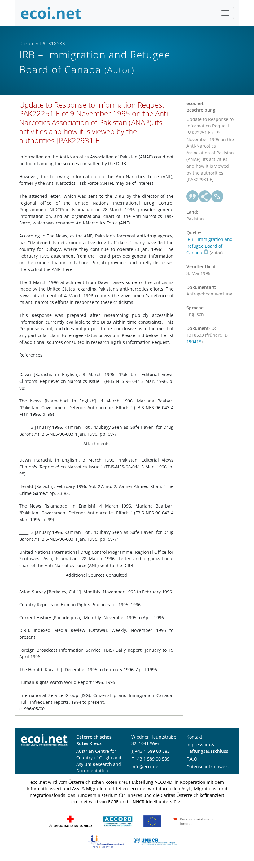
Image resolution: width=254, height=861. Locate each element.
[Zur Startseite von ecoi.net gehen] (51, 13)
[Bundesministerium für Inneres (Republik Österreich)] (193, 821)
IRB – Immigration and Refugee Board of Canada (209, 245)
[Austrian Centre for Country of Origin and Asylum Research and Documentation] (118, 821)
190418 (193, 341)
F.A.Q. (192, 759)
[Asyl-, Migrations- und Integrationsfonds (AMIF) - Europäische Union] (152, 821)
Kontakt (194, 737)
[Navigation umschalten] (225, 13)
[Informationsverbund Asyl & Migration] (105, 841)
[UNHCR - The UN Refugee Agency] (155, 841)
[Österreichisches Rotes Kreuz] (70, 821)
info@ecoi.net (145, 767)
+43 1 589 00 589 (152, 759)
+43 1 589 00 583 (152, 751)
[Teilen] (205, 196)
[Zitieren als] (192, 196)
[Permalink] (217, 196)
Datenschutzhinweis (207, 767)
